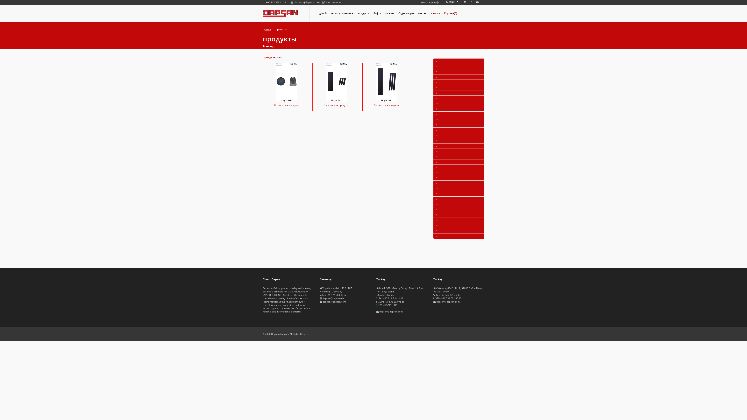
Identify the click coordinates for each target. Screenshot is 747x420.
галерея (390, 13)
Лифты (377, 13)
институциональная (342, 13)
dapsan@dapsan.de (333, 298)
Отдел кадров (406, 13)
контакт (422, 13)
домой (323, 13)
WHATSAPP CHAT (334, 2)
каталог (435, 13)
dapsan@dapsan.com (334, 301)
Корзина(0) (450, 13)
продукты (363, 13)
